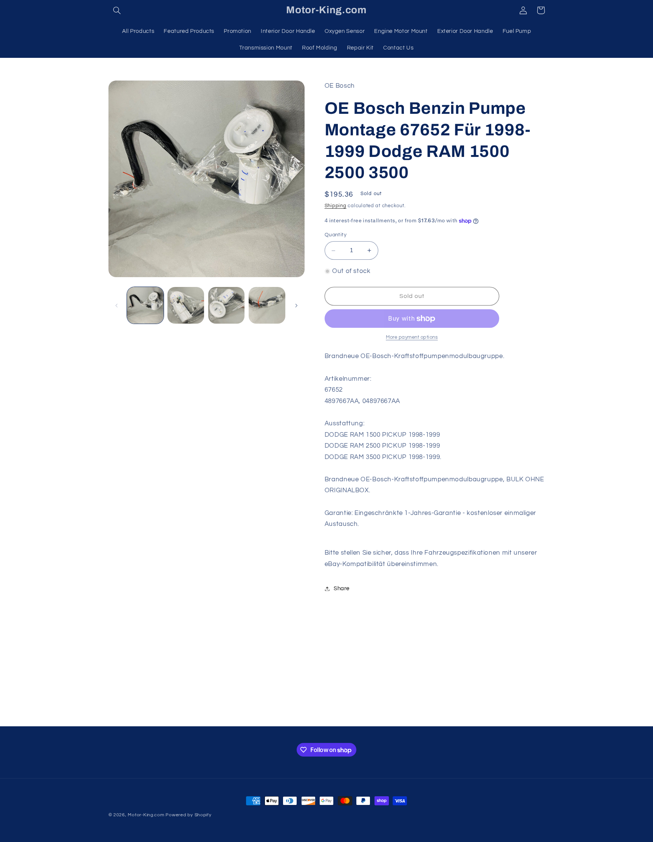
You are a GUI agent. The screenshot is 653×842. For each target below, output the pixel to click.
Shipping (336, 205)
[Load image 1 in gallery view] (145, 305)
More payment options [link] (412, 337)
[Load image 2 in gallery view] (185, 305)
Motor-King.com (146, 815)
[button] (117, 10)
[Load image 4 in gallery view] (267, 305)
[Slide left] (116, 305)
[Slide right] (296, 305)
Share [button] (342, 588)
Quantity (336, 235)
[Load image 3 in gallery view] (226, 305)
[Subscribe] (389, 717)
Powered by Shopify (188, 815)
